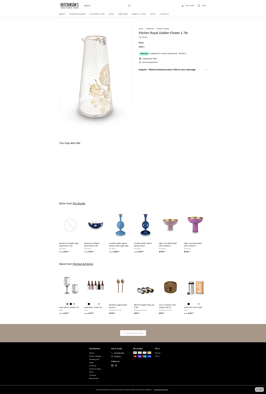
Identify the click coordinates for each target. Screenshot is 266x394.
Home (141, 29)
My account (94, 378)
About (62, 14)
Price (141, 42)
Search (157, 353)
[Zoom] (95, 76)
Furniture (123, 14)
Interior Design (78, 14)
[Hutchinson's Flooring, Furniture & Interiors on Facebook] (116, 365)
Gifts (153, 14)
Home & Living (139, 14)
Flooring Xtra (97, 14)
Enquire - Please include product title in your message (167, 69)
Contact (164, 14)
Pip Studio (143, 37)
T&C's (157, 356)
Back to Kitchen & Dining (134, 333)
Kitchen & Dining (163, 29)
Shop (111, 14)
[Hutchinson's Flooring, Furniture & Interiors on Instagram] (112, 365)
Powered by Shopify (161, 390)
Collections (150, 29)
